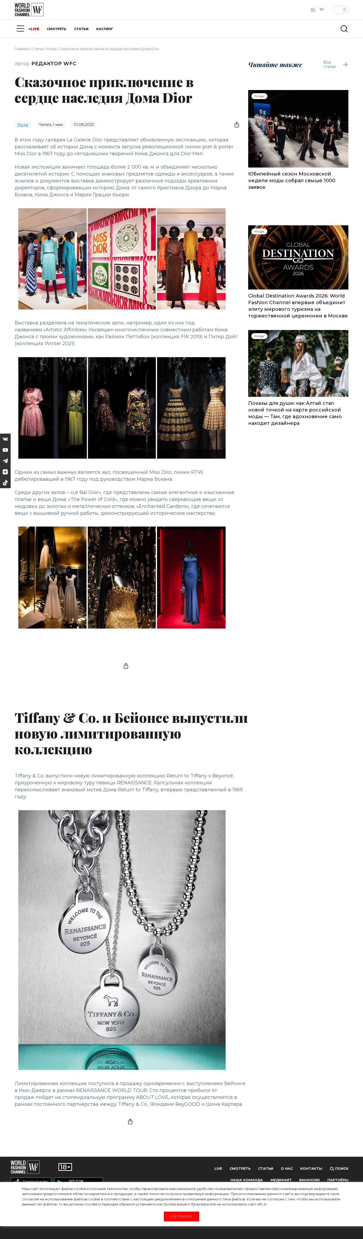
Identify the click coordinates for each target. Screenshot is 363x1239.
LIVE (35, 29)
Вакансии (309, 1180)
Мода (52, 49)
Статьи (37, 49)
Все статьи (329, 64)
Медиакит (281, 1180)
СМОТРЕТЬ (56, 29)
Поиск (341, 1169)
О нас (287, 1169)
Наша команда (246, 1180)
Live (218, 1169)
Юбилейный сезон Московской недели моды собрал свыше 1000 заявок (291, 180)
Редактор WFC (54, 64)
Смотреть (240, 1169)
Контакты (311, 1169)
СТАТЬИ (81, 29)
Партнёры (337, 1180)
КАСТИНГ (104, 29)
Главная (22, 49)
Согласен (181, 1216)
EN (322, 9)
